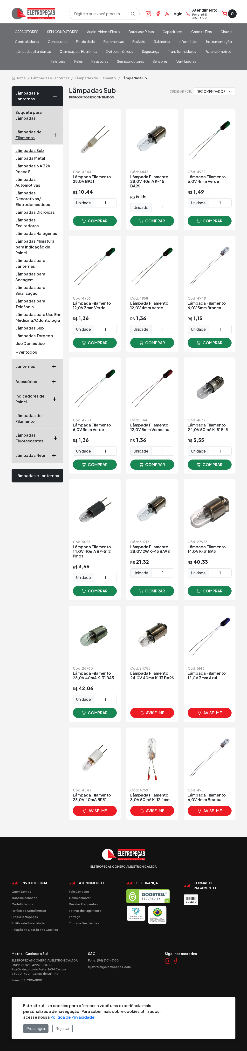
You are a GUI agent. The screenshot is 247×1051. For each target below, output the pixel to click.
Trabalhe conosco (24, 898)
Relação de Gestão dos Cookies (35, 930)
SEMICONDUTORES (62, 31)
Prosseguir (35, 1028)
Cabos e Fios (201, 31)
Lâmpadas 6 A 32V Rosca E (32, 168)
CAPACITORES (26, 31)
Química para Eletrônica (78, 51)
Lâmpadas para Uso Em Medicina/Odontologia (37, 317)
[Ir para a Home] (37, 14)
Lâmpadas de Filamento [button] (28, 134)
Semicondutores (130, 61)
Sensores (160, 61)
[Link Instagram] (148, 13)
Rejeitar (62, 1028)
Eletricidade (85, 41)
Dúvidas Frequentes (83, 904)
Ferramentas (113, 41)
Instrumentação (219, 41)
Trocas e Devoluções (84, 923)
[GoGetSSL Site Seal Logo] (148, 896)
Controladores (27, 41)
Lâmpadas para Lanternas (30, 263)
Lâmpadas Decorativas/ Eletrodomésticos (32, 198)
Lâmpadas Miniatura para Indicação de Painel (35, 247)
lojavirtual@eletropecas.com (109, 967)
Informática (188, 41)
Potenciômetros (218, 51)
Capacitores (173, 31)
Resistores (99, 61)
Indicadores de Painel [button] (29, 398)
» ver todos (26, 352)
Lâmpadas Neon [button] (31, 455)
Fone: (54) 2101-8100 (27, 980)
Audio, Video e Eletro (103, 31)
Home (20, 78)
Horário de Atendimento (29, 911)
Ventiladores (186, 61)
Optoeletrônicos (119, 51)
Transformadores (182, 51)
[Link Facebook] (158, 13)
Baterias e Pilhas (141, 31)
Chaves (226, 31)
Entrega (74, 917)
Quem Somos (21, 891)
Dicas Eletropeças (25, 917)
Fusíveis (138, 41)
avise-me (155, 712)
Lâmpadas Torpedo (34, 335)
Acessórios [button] (26, 381)
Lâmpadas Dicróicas (35, 212)
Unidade (83, 202)
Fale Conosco (79, 891)
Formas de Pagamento (85, 911)
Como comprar (79, 898)
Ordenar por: (181, 91)
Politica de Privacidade (28, 923)
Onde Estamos (22, 904)
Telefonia (58, 61)
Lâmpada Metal (30, 158)
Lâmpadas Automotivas (27, 182)
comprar (98, 220)
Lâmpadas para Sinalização (30, 290)
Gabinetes (161, 41)
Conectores (57, 41)
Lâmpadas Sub (29, 150)
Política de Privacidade (72, 1017)
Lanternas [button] (25, 366)
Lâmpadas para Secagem (30, 276)
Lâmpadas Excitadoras (27, 222)
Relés (78, 61)
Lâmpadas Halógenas (36, 233)
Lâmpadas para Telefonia (30, 303)
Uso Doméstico (30, 343)
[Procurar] (133, 13)
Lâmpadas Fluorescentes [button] (29, 438)
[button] (56, 96)
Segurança (150, 51)
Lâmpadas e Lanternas (33, 51)
